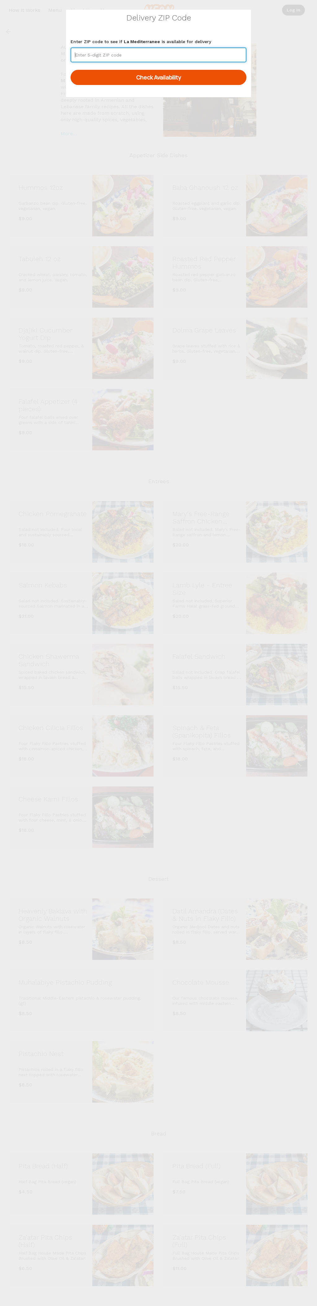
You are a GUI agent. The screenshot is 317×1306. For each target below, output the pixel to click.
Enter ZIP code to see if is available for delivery (141, 41)
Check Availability (158, 77)
